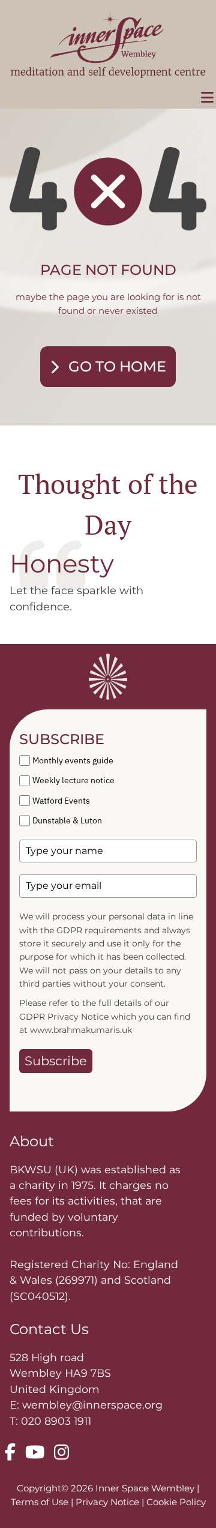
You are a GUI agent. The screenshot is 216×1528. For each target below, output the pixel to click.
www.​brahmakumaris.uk (81, 1029)
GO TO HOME (117, 366)
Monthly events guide (72, 760)
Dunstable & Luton (67, 820)
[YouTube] (34, 1453)
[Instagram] (61, 1453)
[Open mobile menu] (207, 98)
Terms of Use (41, 1502)
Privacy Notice (109, 1502)
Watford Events (61, 800)
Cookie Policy (176, 1502)
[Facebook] (10, 1453)
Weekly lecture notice (73, 780)
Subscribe (56, 1060)
